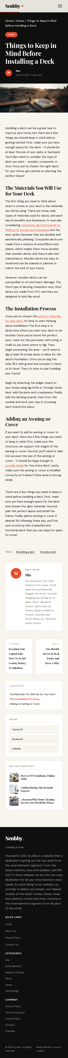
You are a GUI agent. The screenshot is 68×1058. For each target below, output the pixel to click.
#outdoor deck (48, 552)
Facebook (17, 739)
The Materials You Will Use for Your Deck (32, 694)
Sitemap (10, 1031)
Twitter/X (17, 729)
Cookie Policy (13, 1018)
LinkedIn (16, 748)
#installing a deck (25, 552)
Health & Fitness (14, 972)
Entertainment (13, 966)
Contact (10, 1025)
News (8, 978)
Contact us (11, 944)
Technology (12, 991)
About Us (10, 931)
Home (9, 21)
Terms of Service (15, 1012)
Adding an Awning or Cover (24, 704)
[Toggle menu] (60, 6)
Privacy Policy (13, 937)
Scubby (12, 6)
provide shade (14, 465)
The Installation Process (24, 699)
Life (7, 960)
